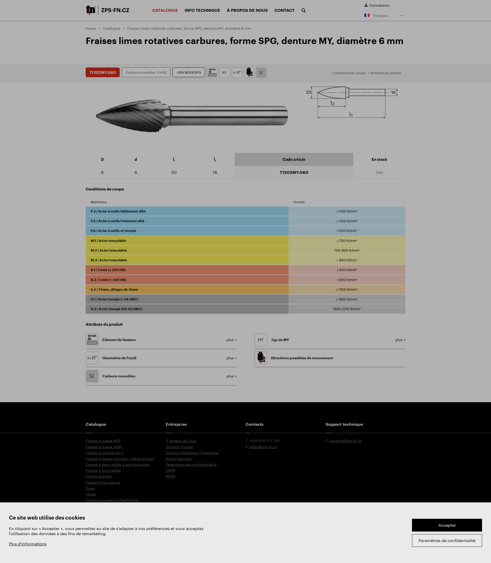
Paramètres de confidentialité (447, 540)
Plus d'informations (28, 543)
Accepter (447, 525)
